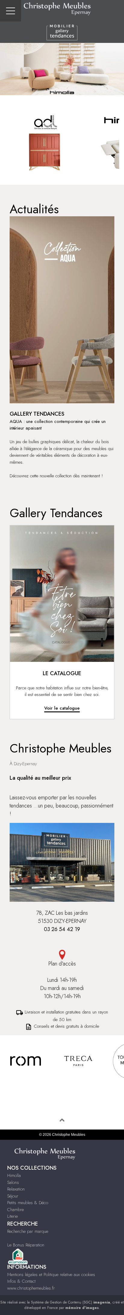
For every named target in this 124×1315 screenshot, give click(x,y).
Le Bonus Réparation (25, 1245)
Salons (13, 1182)
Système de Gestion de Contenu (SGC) (70, 1302)
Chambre (15, 1209)
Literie (12, 1216)
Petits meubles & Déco (27, 1202)
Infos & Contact (21, 1281)
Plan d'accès (62, 964)
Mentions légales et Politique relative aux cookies (51, 1274)
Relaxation (16, 1189)
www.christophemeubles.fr (31, 1288)
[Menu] (10, 10)
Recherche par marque (27, 1231)
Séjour (12, 1196)
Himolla (14, 1175)
